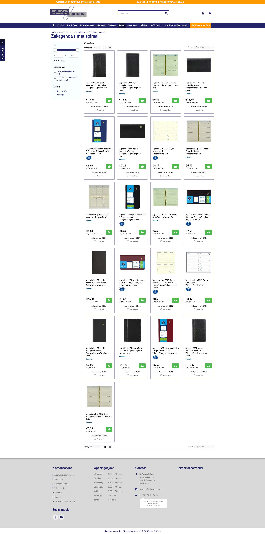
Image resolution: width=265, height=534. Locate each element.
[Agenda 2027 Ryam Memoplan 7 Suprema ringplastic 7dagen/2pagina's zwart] (132, 196)
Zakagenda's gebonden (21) (66, 72)
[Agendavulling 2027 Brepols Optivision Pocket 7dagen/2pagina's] (199, 131)
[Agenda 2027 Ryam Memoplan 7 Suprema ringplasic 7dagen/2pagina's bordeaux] (166, 330)
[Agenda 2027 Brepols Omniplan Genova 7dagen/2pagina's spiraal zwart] (132, 131)
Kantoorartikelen (87, 25)
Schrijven (144, 25)
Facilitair (61, 25)
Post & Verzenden (172, 25)
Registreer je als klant (201, 25)
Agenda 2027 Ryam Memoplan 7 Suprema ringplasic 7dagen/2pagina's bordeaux (166, 350)
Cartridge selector (61, 484)
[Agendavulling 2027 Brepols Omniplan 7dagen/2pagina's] (99, 196)
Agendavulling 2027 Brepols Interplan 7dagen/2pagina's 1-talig (99, 416)
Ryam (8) (60, 95)
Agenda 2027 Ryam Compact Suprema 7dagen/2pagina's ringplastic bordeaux (131, 282)
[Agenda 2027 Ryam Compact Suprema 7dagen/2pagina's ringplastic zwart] (199, 196)
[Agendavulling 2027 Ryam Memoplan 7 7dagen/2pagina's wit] (199, 262)
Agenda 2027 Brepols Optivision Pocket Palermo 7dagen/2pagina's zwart (97, 85)
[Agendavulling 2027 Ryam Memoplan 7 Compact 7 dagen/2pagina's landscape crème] (166, 262)
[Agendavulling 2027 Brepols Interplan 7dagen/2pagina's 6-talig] (166, 65)
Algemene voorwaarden (64, 475)
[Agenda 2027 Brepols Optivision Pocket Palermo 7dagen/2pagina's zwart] (99, 65)
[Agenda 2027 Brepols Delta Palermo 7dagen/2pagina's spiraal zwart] (132, 330)
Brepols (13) (62, 91)
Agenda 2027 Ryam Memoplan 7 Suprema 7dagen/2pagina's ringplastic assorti (99, 151)
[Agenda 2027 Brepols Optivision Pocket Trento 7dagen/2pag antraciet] (99, 262)
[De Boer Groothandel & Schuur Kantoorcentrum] (68, 13)
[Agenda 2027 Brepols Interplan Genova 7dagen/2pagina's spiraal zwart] (99, 330)
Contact (185, 25)
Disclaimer (58, 479)
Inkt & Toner (72, 25)
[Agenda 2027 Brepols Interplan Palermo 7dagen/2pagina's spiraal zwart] (199, 330)
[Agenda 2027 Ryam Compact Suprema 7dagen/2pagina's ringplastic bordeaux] (132, 262)
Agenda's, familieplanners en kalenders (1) (67, 78)
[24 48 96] (97, 47)
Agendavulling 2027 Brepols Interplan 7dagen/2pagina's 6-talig (165, 85)
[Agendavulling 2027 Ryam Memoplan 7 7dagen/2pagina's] (166, 131)
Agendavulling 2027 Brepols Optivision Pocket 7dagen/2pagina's (197, 151)
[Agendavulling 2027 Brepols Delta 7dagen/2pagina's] (166, 196)
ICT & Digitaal (156, 25)
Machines (101, 25)
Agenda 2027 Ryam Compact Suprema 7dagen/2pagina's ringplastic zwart (198, 217)
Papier (122, 25)
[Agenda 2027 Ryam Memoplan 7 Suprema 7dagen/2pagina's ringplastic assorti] (99, 131)
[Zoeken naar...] (166, 13)
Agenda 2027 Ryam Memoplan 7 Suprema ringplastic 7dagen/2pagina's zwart (132, 217)
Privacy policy (60, 488)
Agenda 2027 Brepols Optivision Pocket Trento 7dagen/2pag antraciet (96, 282)
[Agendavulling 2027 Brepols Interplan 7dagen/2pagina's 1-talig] (99, 396)
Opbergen (112, 25)
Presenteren (132, 25)
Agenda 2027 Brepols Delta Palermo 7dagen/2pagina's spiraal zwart (130, 350)
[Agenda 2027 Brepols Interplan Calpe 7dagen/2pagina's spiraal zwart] (132, 65)
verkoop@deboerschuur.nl (150, 489)
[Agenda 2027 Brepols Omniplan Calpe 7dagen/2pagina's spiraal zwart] (199, 65)
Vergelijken (101, 110)
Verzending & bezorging (64, 501)
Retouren (58, 492)
